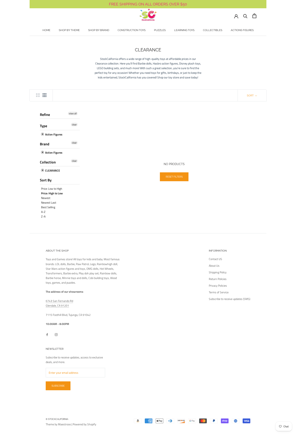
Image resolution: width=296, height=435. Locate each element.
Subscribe (58, 385)
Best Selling (48, 207)
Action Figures (53, 134)
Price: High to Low (52, 193)
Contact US (215, 259)
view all (73, 113)
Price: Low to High (51, 188)
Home (46, 30)
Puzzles (160, 30)
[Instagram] (56, 334)
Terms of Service (219, 292)
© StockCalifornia (57, 419)
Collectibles (212, 30)
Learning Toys (184, 30)
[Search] (245, 16)
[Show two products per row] (38, 95)
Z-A (43, 216)
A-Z (43, 212)
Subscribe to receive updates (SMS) (229, 299)
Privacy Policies (218, 285)
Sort (250, 95)
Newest (45, 198)
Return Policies (218, 279)
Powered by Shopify (84, 424)
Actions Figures (242, 30)
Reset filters (174, 176)
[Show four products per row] (44, 95)
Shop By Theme (69, 30)
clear (74, 124)
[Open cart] (254, 16)
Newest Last (48, 202)
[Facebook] (47, 334)
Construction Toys (132, 30)
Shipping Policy (218, 272)
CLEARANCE (52, 170)
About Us (214, 265)
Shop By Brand (98, 30)
